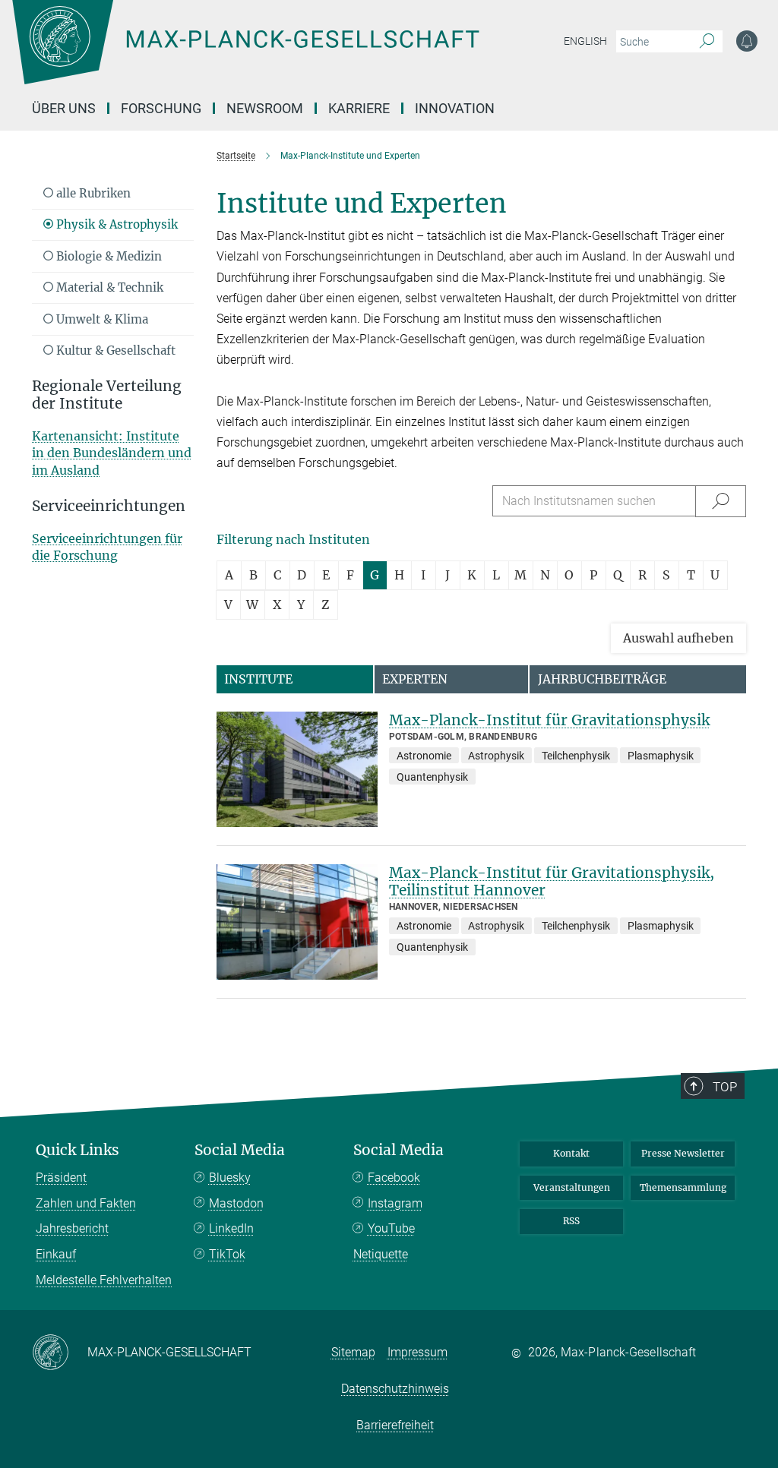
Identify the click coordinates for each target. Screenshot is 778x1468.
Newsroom (264, 108)
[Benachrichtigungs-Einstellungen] (746, 41)
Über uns (64, 108)
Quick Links (77, 1150)
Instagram (395, 1203)
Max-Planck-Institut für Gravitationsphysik (549, 720)
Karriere (359, 108)
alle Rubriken (92, 193)
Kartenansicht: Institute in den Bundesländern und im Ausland (111, 453)
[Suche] (707, 41)
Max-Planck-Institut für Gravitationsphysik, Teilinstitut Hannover (551, 881)
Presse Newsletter (683, 1153)
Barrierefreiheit (395, 1425)
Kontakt (571, 1153)
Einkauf (56, 1254)
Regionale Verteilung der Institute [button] (107, 394)
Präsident (61, 1177)
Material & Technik (108, 287)
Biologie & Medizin (107, 256)
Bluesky (230, 1177)
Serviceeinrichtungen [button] (108, 506)
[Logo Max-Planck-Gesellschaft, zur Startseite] (283, 53)
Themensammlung (683, 1187)
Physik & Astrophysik (115, 224)
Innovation (455, 108)
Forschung (161, 108)
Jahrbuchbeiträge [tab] (602, 679)
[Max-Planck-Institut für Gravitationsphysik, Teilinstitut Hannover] (297, 922)
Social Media (239, 1150)
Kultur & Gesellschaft (114, 350)
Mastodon (236, 1203)
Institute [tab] (258, 679)
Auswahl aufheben (678, 638)
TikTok (227, 1254)
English (585, 41)
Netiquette (380, 1254)
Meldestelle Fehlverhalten (104, 1280)
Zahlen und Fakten (86, 1203)
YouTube (391, 1228)
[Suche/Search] (720, 500)
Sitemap (353, 1352)
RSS (571, 1220)
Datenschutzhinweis (395, 1388)
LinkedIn (231, 1228)
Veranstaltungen (571, 1187)
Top (725, 1086)
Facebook (394, 1177)
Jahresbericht (72, 1228)
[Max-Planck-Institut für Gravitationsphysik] (297, 769)
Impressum (417, 1352)
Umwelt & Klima (100, 319)
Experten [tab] (415, 679)
